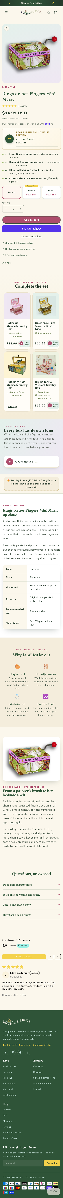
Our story (38, 1066)
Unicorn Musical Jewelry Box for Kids (45, 326)
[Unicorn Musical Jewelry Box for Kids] (46, 306)
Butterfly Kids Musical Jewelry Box (17, 385)
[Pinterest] (20, 1052)
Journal (37, 1089)
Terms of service (12, 1132)
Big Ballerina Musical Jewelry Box (45, 385)
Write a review (24, 956)
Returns (7, 1126)
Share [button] (8, 262)
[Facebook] (5, 1052)
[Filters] (50, 956)
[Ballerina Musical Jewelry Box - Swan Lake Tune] (17, 306)
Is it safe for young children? (31, 894)
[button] (6, 12)
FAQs (6, 1115)
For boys (7, 1077)
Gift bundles (9, 1094)
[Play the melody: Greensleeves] (9, 138)
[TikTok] (27, 1052)
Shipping (6, 118)
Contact (7, 1109)
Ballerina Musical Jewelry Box (17, 326)
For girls (7, 1072)
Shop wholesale (42, 1083)
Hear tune (27, 343)
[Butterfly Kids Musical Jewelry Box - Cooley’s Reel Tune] (17, 365)
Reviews (37, 1072)
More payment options (31, 236)
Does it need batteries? (31, 884)
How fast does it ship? (31, 914)
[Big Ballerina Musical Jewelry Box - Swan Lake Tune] (46, 365)
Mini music (8, 1089)
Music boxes (9, 1066)
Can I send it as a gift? (31, 904)
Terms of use (10, 1138)
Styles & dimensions (44, 1077)
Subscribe (52, 1163)
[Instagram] (13, 1052)
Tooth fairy (9, 1083)
